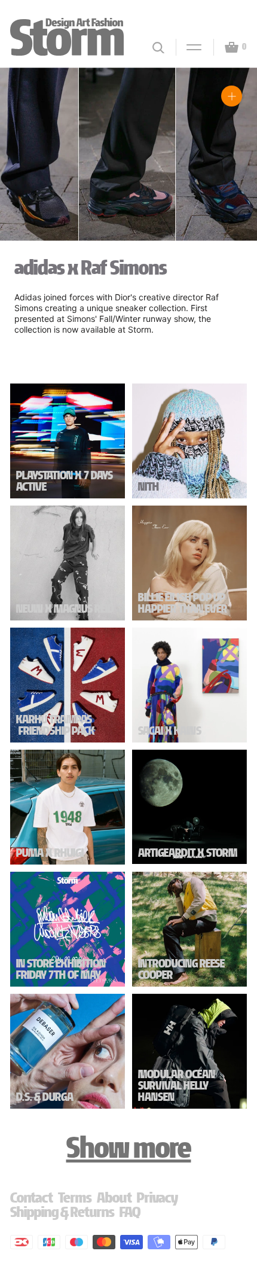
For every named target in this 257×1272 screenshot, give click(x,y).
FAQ (130, 1212)
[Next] (234, 164)
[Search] (158, 47)
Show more (128, 1147)
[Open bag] (226, 47)
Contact (31, 1197)
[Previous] (23, 164)
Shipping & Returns (62, 1212)
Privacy (157, 1197)
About (114, 1197)
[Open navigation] (189, 47)
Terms (75, 1197)
